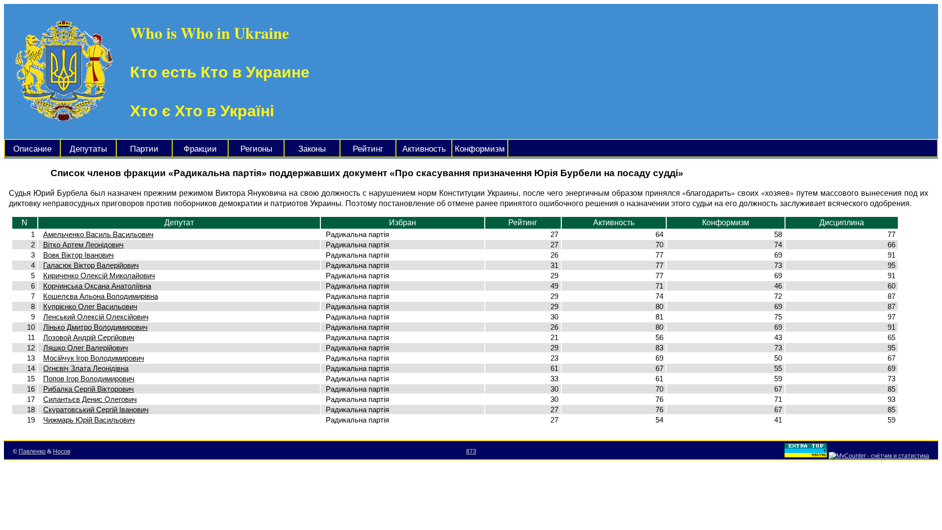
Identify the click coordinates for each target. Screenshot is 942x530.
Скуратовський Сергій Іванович (96, 409)
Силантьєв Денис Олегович (90, 399)
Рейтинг (368, 149)
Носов (61, 451)
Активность (424, 149)
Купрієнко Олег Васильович (90, 306)
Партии (144, 149)
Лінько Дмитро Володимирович (95, 327)
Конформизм (480, 149)
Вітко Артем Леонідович (83, 244)
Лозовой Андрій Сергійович (88, 337)
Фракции (200, 149)
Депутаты (88, 149)
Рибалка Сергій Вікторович (88, 389)
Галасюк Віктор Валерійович (91, 265)
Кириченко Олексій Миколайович (99, 275)
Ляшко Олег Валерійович (85, 348)
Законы (312, 149)
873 (471, 451)
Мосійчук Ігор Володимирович (93, 358)
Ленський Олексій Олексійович (96, 317)
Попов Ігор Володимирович (88, 378)
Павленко (32, 451)
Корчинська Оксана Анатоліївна (97, 286)
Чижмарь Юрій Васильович (89, 420)
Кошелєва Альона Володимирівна (100, 296)
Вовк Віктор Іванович (78, 255)
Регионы (256, 149)
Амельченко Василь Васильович (98, 234)
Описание (32, 149)
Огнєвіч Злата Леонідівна (86, 368)
